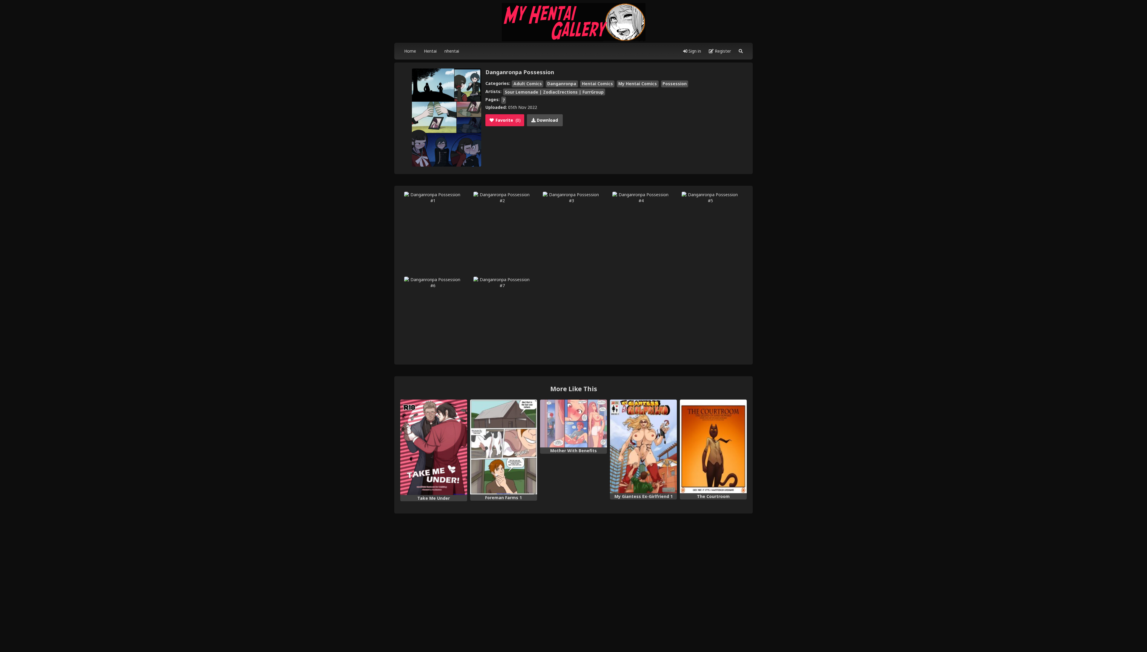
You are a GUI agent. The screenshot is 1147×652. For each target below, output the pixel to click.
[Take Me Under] (433, 447)
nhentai (451, 51)
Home (410, 51)
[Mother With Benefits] (573, 423)
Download (547, 120)
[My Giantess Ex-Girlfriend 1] (643, 446)
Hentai (430, 51)
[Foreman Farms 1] (503, 447)
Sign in (694, 51)
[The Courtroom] (713, 446)
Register (722, 51)
